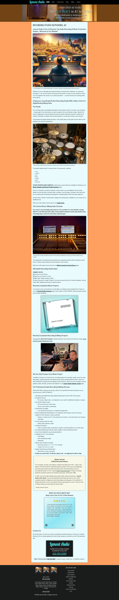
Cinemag (71, 587)
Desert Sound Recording (63, 471)
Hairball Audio (71, 572)
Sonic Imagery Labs (71, 581)
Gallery (72, 2)
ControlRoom (60, 2)
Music (67, 2)
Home (47, 2)
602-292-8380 (59, 553)
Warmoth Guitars (71, 585)
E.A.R (71, 591)
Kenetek (71, 583)
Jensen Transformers (71, 589)
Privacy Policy (46, 591)
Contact (78, 2)
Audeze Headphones (71, 576)
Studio (53, 2)
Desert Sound (71, 570)
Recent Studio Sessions (44, 291)
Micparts (71, 578)
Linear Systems (71, 574)
